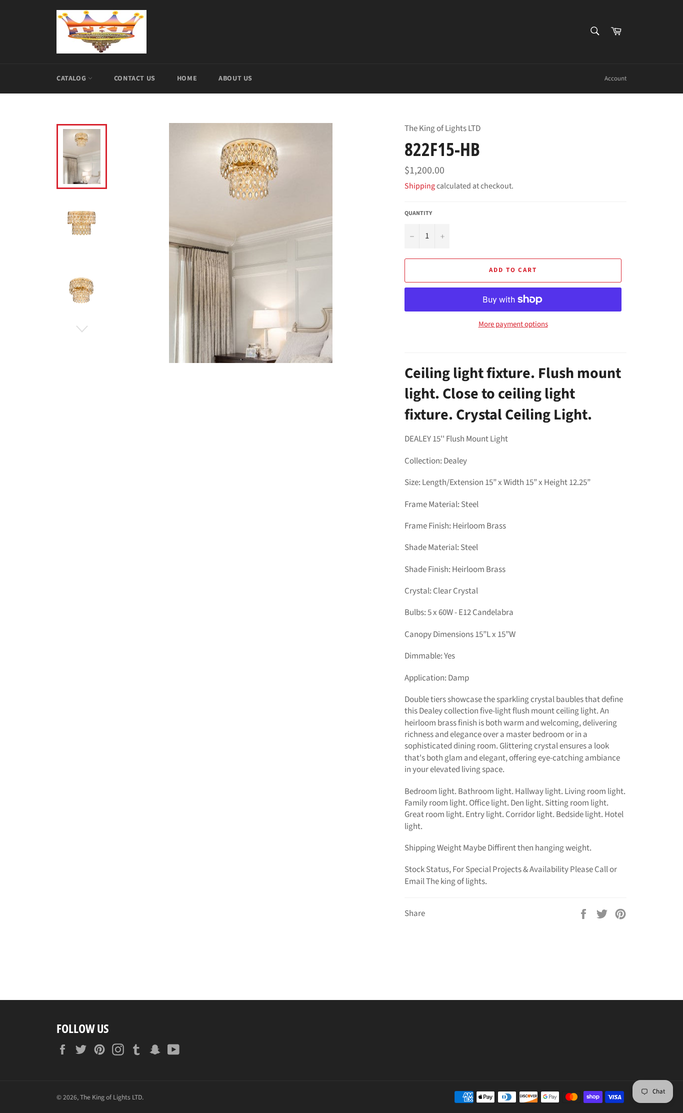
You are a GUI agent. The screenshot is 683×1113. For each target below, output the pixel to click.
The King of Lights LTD (111, 1097)
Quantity (418, 214)
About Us (235, 79)
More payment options (513, 325)
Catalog (72, 79)
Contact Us (135, 79)
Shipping (419, 186)
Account (615, 78)
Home (187, 79)
